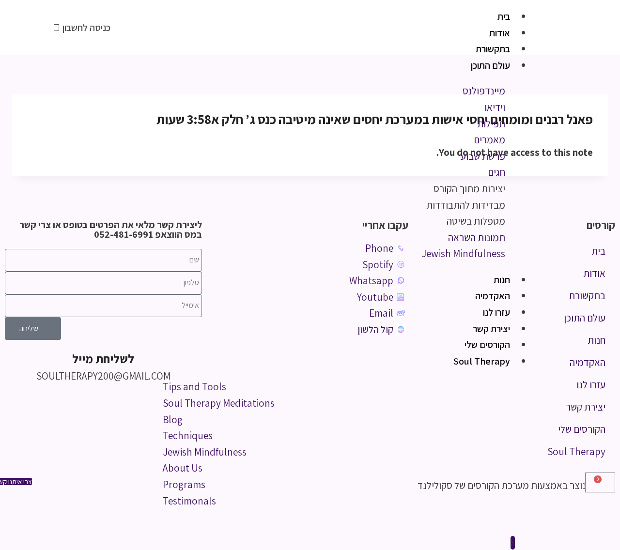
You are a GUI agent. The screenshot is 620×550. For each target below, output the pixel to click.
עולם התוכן (490, 65)
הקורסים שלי (487, 344)
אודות (499, 33)
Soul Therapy (481, 361)
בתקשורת (493, 49)
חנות (502, 280)
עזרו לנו (496, 312)
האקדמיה (492, 296)
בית (503, 16)
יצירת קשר (491, 328)
